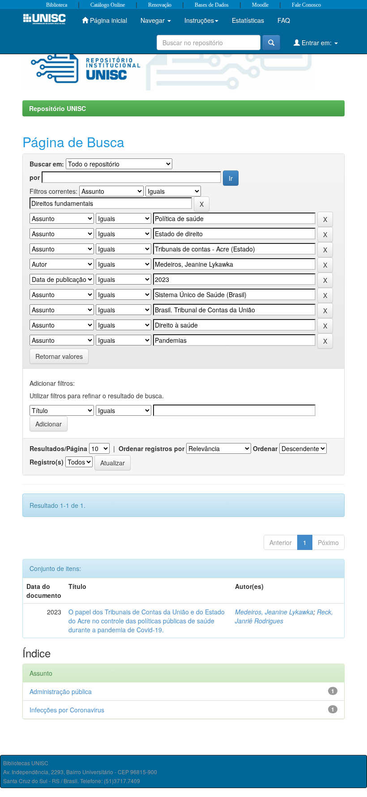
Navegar (153, 20)
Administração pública (61, 691)
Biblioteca (56, 5)
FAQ (283, 20)
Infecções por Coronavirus (67, 709)
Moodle (260, 5)
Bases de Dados (212, 5)
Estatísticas (248, 20)
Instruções (199, 20)
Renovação (159, 5)
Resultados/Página (58, 448)
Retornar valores (59, 356)
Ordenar (265, 448)
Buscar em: (47, 163)
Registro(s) (47, 461)
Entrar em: (316, 42)
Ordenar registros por (151, 448)
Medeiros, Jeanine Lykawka (274, 611)
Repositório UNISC (57, 108)
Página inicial (107, 20)
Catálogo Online (107, 5)
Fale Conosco (306, 5)
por (35, 177)
